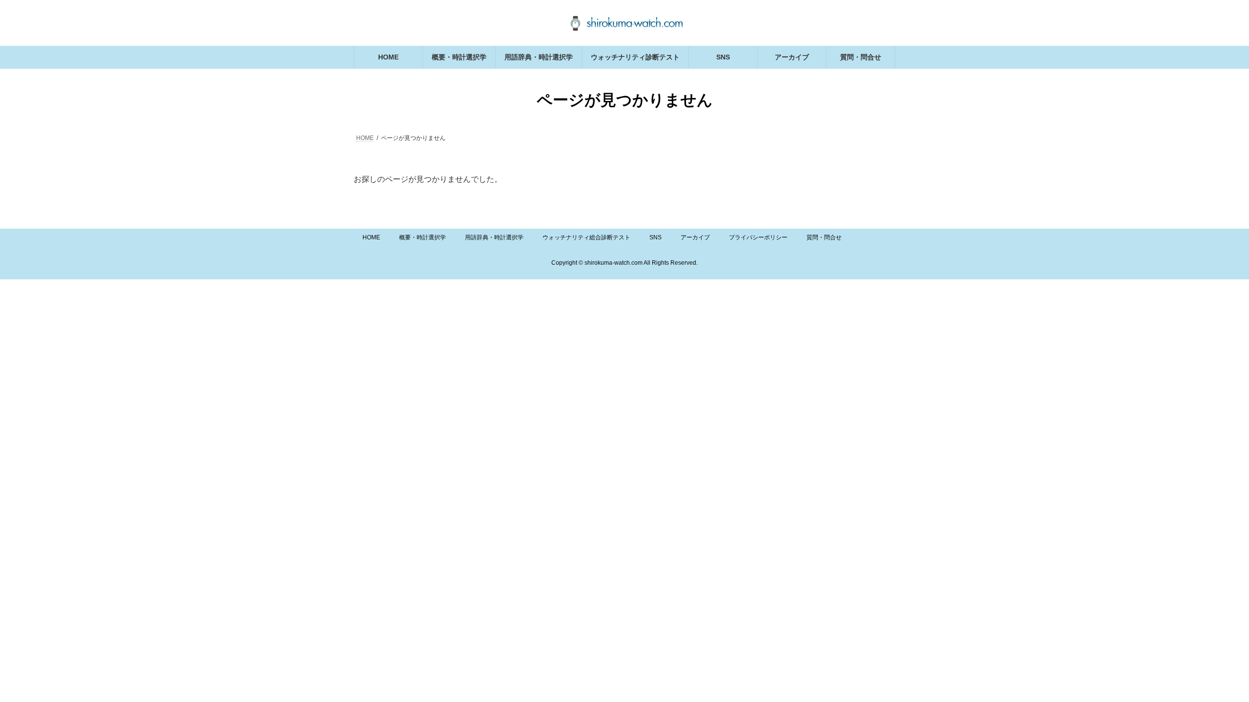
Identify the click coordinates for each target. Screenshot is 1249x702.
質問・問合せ (824, 237)
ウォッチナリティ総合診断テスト (586, 237)
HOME (371, 237)
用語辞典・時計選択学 (494, 237)
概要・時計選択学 (422, 237)
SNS (655, 237)
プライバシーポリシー (758, 237)
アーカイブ (695, 237)
